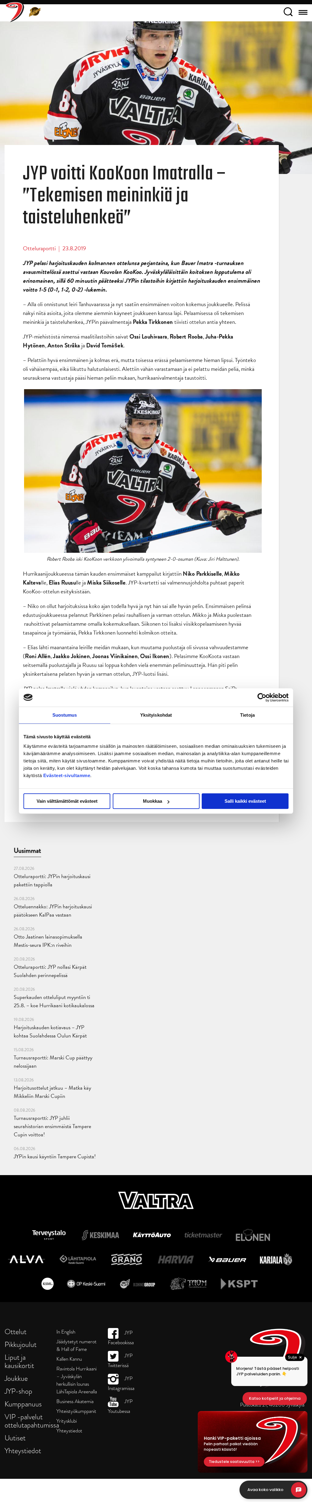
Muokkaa (152, 801)
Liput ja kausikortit (19, 1361)
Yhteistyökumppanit (76, 1411)
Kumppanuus (23, 1404)
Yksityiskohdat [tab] (156, 715)
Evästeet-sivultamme (66, 775)
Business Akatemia (75, 1401)
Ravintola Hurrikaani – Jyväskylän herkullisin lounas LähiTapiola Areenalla (76, 1380)
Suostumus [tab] (64, 715)
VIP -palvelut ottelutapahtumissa (32, 1420)
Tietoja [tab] (247, 715)
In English (65, 1332)
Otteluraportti (39, 248)
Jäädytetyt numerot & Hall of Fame (76, 1345)
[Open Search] (288, 12)
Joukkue (16, 1378)
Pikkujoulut (21, 1344)
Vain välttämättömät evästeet (67, 801)
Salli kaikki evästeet (245, 801)
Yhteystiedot (23, 1450)
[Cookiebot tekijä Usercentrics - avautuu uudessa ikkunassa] (262, 697)
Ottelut (16, 1331)
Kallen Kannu (69, 1359)
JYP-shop (18, 1391)
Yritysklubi (66, 1421)
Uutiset (15, 1437)
